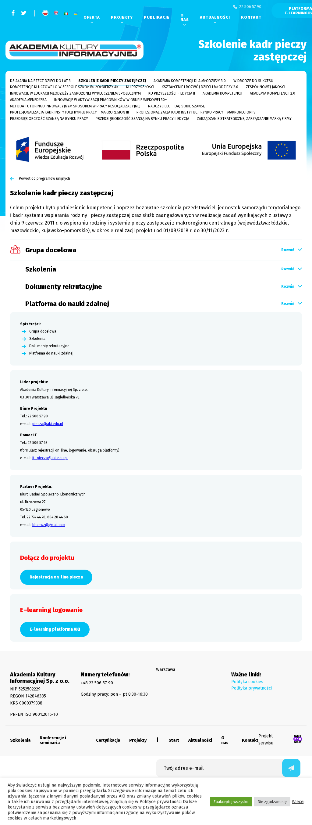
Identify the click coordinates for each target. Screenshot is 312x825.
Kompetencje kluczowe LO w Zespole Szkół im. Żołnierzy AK (64, 87)
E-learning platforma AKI (55, 629)
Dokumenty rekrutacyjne (49, 346)
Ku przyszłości (140, 87)
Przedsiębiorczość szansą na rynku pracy (49, 119)
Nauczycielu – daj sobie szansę (176, 106)
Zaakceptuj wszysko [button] (231, 801)
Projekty (122, 17)
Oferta (91, 17)
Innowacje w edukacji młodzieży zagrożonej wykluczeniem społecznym (75, 93)
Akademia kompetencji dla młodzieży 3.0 (190, 81)
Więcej (298, 801)
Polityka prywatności (251, 688)
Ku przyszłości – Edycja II (171, 93)
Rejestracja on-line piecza (56, 577)
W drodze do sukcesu (253, 81)
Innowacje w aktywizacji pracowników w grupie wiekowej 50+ (110, 100)
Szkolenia (37, 339)
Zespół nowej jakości (265, 87)
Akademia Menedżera (28, 100)
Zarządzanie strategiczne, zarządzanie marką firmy (244, 119)
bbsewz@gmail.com (48, 525)
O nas (184, 17)
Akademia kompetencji (222, 93)
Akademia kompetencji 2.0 (272, 93)
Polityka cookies (247, 681)
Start (173, 740)
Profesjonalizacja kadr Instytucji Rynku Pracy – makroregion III (69, 112)
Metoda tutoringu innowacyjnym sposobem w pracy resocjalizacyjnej (75, 106)
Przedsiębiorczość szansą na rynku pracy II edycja (142, 119)
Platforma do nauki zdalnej (51, 353)
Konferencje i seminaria (53, 740)
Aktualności (215, 17)
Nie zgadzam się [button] (272, 801)
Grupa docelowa (42, 331)
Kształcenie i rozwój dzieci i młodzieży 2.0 (200, 87)
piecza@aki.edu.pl (47, 424)
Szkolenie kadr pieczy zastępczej (112, 81)
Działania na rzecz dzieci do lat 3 (40, 81)
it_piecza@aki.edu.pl (50, 458)
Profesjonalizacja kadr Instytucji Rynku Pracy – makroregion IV (196, 112)
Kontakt (251, 17)
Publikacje (156, 17)
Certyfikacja (108, 740)
